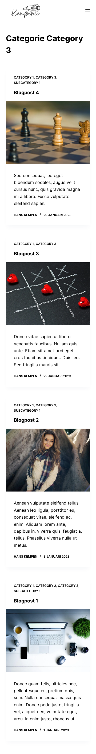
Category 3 (46, 77)
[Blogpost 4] (48, 132)
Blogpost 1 (26, 601)
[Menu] (87, 9)
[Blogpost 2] (48, 460)
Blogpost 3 (26, 253)
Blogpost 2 (26, 420)
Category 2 (46, 586)
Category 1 (24, 77)
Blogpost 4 (26, 92)
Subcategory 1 (27, 83)
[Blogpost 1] (48, 640)
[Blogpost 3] (48, 293)
